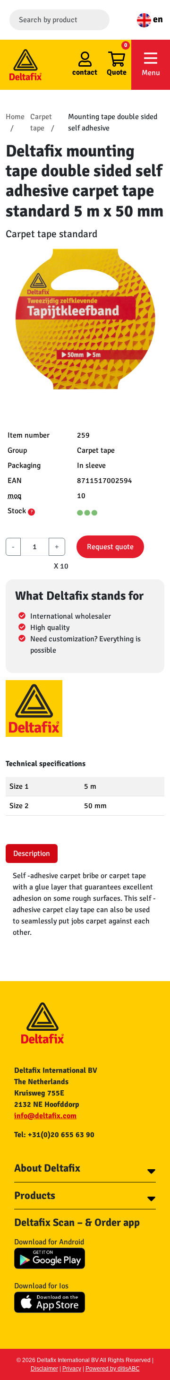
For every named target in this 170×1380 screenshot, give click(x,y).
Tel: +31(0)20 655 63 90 (54, 1134)
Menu (151, 73)
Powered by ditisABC (112, 1368)
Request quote (110, 547)
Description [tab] (31, 853)
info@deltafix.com (45, 1116)
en (157, 19)
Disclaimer (44, 1368)
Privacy (71, 1368)
